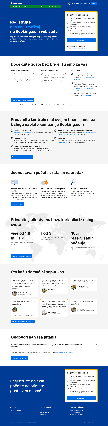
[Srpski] (69, 3)
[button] (35, 6)
